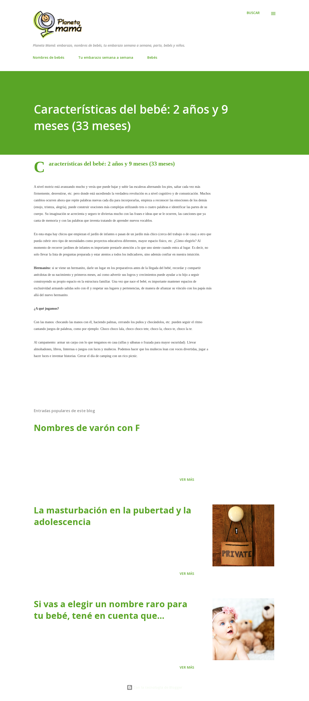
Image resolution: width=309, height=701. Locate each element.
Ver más (187, 479)
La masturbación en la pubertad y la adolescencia (112, 516)
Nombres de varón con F (87, 428)
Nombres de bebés (48, 57)
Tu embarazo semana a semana (105, 57)
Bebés (152, 57)
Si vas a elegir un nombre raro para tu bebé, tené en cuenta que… (110, 609)
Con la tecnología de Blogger (157, 687)
